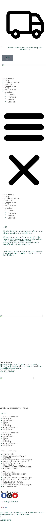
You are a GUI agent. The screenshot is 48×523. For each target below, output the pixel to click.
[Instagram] (9, 495)
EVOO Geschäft (10, 417)
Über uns (9, 84)
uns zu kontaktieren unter (16, 248)
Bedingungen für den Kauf (16, 461)
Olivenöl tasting (12, 82)
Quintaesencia (10, 427)
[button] (24, 148)
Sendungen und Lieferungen (17, 459)
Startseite (9, 79)
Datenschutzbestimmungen (17, 467)
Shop (6, 80)
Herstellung (10, 86)
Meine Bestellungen (13, 463)
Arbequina (8, 420)
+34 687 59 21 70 (7, 370)
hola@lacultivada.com (11, 368)
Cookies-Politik (10, 468)
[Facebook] (4, 495)
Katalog (7, 426)
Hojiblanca (8, 429)
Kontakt (7, 458)
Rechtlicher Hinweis (13, 465)
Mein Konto (10, 89)
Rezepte (7, 418)
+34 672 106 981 (7, 371)
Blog (6, 88)
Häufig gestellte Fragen (14, 456)
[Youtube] (15, 495)
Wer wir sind (9, 454)
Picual (6, 424)
